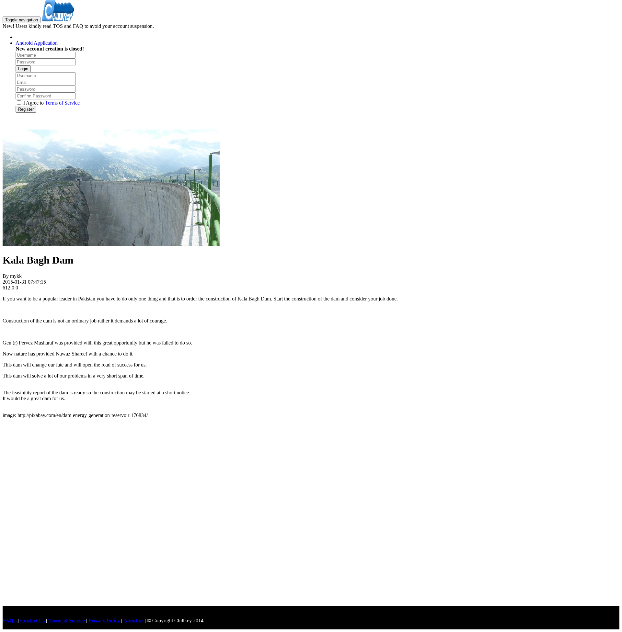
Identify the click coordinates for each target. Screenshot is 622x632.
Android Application (37, 43)
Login (23, 68)
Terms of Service (62, 103)
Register (26, 109)
